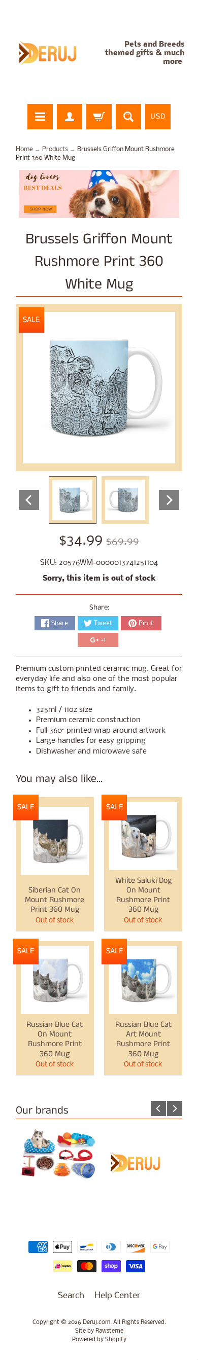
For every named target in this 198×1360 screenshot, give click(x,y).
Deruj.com (96, 1322)
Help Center (117, 1296)
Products (55, 149)
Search (71, 1296)
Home (24, 149)
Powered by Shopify (99, 1340)
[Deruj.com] (53, 53)
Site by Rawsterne (99, 1331)
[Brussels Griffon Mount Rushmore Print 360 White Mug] (72, 500)
